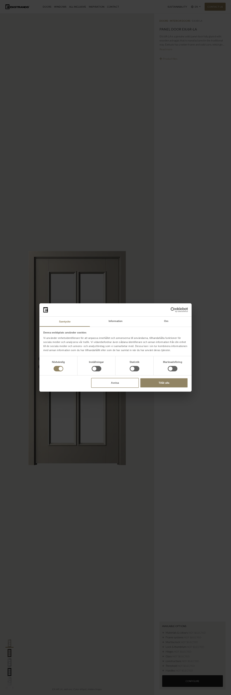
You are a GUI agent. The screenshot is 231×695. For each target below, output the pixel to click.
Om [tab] (166, 321)
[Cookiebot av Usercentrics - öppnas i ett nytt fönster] (173, 309)
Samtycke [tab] (65, 321)
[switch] (96, 368)
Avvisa (115, 382)
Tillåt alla (164, 382)
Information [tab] (115, 321)
